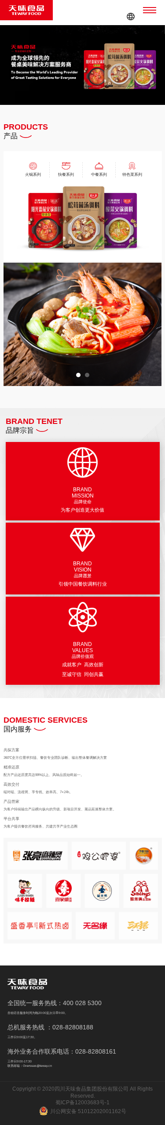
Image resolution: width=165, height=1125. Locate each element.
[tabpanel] (83, 324)
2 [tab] (87, 375)
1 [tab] (78, 375)
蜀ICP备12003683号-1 (82, 1102)
